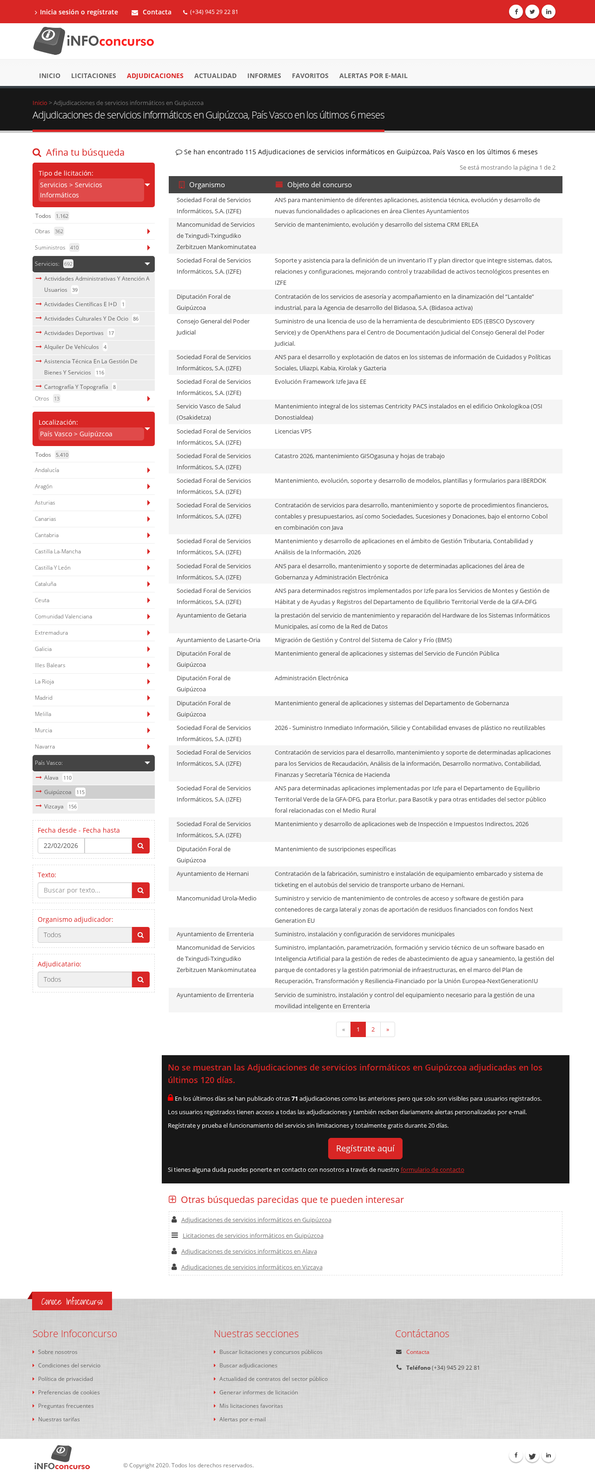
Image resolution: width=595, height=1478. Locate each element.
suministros (57, 247)
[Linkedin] (548, 12)
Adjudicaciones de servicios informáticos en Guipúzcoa (256, 1219)
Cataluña (45, 584)
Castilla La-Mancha (58, 551)
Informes (264, 75)
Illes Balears (50, 665)
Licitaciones (93, 75)
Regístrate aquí (365, 1148)
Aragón (44, 486)
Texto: (47, 874)
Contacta (156, 11)
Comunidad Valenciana (63, 616)
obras (49, 231)
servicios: (54, 264)
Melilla (43, 714)
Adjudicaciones (155, 75)
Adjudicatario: (59, 963)
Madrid (44, 698)
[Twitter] (532, 12)
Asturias (45, 502)
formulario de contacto (432, 1169)
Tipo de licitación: (70, 184)
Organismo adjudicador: (75, 919)
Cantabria (47, 535)
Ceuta (42, 600)
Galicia (43, 649)
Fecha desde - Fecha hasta (79, 830)
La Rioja (44, 681)
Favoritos (310, 75)
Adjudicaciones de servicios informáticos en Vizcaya (252, 1267)
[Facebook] (516, 12)
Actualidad (215, 75)
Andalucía (47, 470)
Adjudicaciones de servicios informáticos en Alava (249, 1251)
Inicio (49, 75)
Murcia (43, 730)
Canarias (45, 519)
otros (47, 398)
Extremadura (51, 633)
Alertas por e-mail (373, 75)
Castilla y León (53, 567)
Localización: (75, 428)
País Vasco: (49, 763)
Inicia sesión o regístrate (79, 11)
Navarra (45, 746)
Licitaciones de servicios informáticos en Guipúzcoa (253, 1235)
